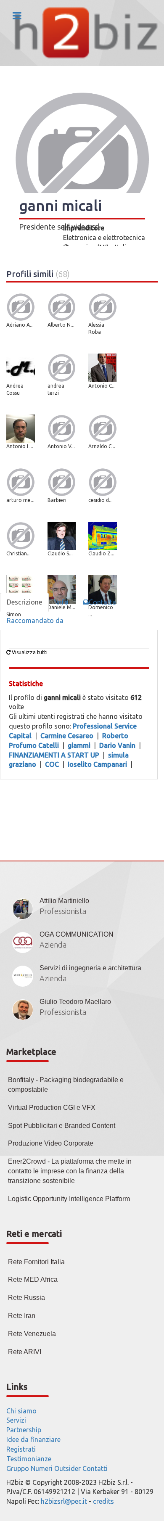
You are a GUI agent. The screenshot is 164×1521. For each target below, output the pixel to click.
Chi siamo (21, 1411)
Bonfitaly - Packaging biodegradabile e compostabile (66, 1084)
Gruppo (17, 1468)
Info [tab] (62, 602)
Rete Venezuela (32, 1333)
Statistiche (26, 683)
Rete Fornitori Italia (36, 1261)
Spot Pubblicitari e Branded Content (61, 1125)
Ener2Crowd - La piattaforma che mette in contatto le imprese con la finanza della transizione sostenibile (70, 1171)
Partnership (23, 1430)
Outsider (67, 1468)
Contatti (95, 1468)
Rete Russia (26, 1297)
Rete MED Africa (33, 1279)
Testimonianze (28, 1459)
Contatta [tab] (102, 602)
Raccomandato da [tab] (35, 620)
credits (103, 1501)
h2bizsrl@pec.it (64, 1501)
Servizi (16, 1420)
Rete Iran (21, 1315)
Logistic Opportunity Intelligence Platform (69, 1198)
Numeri (42, 1468)
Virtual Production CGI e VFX (51, 1107)
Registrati (21, 1449)
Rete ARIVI (24, 1351)
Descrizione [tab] (24, 602)
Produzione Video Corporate (50, 1143)
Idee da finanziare (33, 1439)
